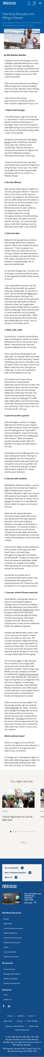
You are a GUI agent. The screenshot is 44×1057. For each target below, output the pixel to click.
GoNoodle (14, 708)
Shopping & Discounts (12, 942)
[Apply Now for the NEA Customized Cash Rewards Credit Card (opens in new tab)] (11, 898)
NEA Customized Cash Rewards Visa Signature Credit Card (33, 897)
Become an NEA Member (14, 1026)
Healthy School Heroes (28, 674)
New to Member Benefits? (15, 872)
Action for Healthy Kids (24, 610)
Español (20, 1016)
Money (6, 919)
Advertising (7, 1021)
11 (33, 831)
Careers (31, 1016)
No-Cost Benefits (12, 868)
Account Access (9, 969)
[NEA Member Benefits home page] (10, 886)
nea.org (19, 1021)
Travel (6, 947)
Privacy (10, 1016)
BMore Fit (32, 293)
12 (35, 831)
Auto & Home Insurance (13, 938)
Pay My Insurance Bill (12, 983)
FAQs (5, 995)
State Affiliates (32, 1021)
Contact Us (8, 999)
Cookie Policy (34, 1026)
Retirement (8, 924)
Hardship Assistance (11, 957)
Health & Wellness (10, 933)
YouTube (20, 718)
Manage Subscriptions (12, 974)
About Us (8, 877)
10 (31, 831)
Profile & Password (11, 979)
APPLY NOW (30, 902)
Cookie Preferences (22, 1030)
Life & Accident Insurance (13, 928)
